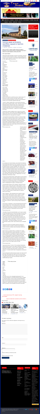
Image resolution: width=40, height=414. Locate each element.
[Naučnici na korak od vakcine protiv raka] (23, 304)
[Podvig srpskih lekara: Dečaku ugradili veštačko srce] (31, 92)
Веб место (3, 348)
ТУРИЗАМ (31, 19)
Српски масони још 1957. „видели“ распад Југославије (12, 295)
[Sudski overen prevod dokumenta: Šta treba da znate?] (33, 125)
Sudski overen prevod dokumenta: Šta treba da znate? (33, 135)
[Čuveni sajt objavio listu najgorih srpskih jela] (31, 241)
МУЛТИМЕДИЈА (26, 19)
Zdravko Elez (10, 47)
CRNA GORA (31, 203)
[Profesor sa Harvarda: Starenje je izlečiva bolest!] (31, 100)
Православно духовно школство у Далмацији (5, 311)
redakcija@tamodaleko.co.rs (6, 370)
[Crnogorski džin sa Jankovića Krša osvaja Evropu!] (33, 197)
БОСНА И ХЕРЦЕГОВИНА (12, 40)
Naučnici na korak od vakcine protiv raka (23, 310)
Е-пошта (3, 343)
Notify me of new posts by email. (7, 355)
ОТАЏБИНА (12, 19)
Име (3, 337)
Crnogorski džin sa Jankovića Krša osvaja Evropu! (33, 208)
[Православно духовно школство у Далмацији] (6, 304)
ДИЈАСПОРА (7, 19)
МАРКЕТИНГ (15, 22)
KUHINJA (35, 203)
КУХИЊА (10, 22)
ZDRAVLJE (31, 65)
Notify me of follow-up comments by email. (9, 352)
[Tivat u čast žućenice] (33, 56)
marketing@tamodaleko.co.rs (6, 371)
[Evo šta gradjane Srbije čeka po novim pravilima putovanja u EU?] (31, 169)
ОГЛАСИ (19, 22)
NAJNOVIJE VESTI (5, 40)
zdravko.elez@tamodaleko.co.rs (7, 372)
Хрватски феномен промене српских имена (16, 298)
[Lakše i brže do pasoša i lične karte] (31, 153)
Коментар (4, 323)
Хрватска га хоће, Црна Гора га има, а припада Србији (14, 311)
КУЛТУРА (20, 19)
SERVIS (36, 131)
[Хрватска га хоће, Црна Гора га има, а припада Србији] (14, 304)
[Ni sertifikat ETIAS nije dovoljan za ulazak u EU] (31, 161)
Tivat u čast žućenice (32, 67)
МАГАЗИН (16, 19)
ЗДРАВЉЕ (6, 22)
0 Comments (20, 47)
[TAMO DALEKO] (3, 20)
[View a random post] (37, 20)
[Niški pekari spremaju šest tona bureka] (31, 226)
